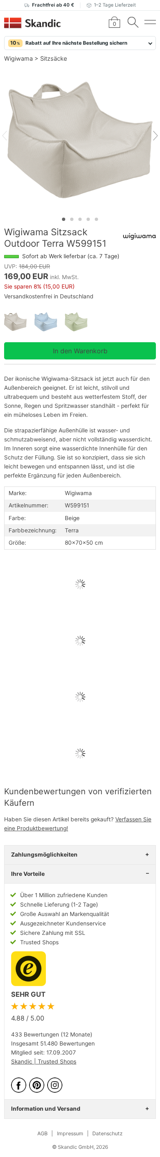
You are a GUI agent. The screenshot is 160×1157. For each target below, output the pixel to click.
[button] (80, 43)
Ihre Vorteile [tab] (28, 874)
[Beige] (19, 322)
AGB (42, 1133)
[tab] (63, 219)
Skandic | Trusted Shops (43, 1061)
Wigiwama (18, 58)
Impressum (70, 1133)
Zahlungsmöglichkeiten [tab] (44, 854)
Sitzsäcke (53, 58)
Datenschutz (107, 1133)
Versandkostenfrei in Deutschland (49, 296)
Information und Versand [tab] (45, 1108)
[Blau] (49, 322)
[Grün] (80, 322)
